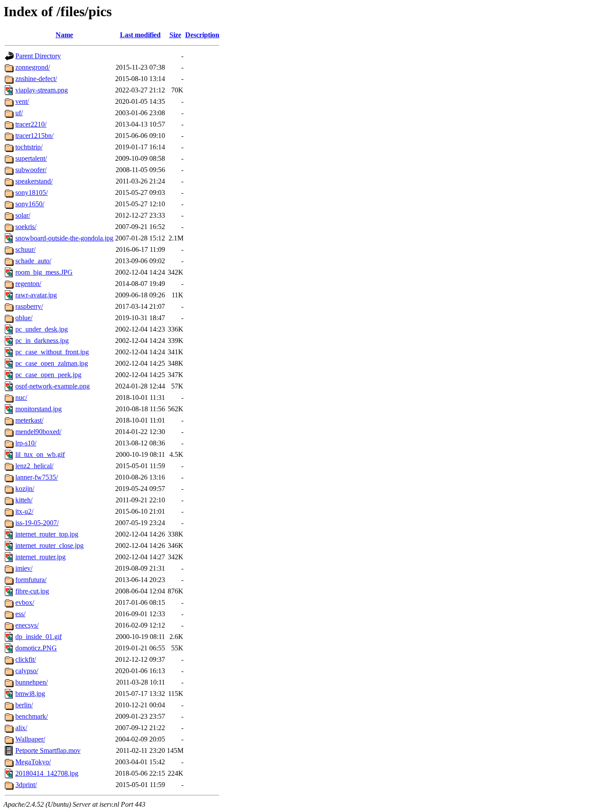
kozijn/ (24, 488)
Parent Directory (38, 56)
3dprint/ (26, 784)
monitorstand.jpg (38, 409)
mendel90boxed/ (38, 431)
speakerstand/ (34, 181)
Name (64, 35)
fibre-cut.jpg (32, 591)
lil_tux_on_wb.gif (40, 454)
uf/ (19, 113)
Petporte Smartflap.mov (48, 750)
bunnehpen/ (31, 682)
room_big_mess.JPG (44, 272)
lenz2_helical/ (34, 466)
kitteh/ (23, 500)
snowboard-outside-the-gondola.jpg (64, 238)
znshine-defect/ (36, 78)
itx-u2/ (24, 511)
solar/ (22, 215)
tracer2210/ (30, 124)
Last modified (140, 35)
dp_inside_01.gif (38, 636)
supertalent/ (31, 158)
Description (202, 35)
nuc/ (21, 397)
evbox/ (24, 602)
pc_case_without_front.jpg (52, 352)
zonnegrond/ (32, 67)
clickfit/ (25, 659)
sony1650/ (29, 204)
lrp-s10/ (25, 443)
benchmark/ (31, 716)
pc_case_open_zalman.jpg (51, 363)
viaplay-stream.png (41, 90)
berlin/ (24, 705)
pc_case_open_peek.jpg (48, 374)
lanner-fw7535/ (36, 477)
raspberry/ (29, 306)
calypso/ (26, 670)
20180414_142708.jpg (46, 773)
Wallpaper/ (30, 739)
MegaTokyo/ (33, 762)
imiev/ (23, 568)
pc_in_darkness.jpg (42, 340)
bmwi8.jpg (30, 693)
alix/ (21, 727)
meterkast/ (29, 420)
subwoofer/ (30, 169)
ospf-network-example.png (52, 386)
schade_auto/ (33, 261)
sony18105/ (31, 192)
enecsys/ (27, 625)
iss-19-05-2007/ (37, 522)
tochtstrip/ (28, 147)
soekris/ (25, 226)
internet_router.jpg (40, 557)
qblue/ (23, 317)
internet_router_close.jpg (49, 545)
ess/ (20, 614)
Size (175, 35)
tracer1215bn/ (34, 135)
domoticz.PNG (36, 648)
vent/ (22, 101)
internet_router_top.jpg (46, 534)
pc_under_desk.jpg (41, 329)
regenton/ (28, 283)
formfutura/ (30, 579)
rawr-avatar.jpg (36, 295)
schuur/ (25, 249)
